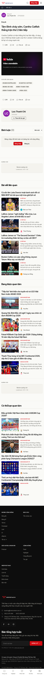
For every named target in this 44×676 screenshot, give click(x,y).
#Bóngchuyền (24, 361)
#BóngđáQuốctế (25, 461)
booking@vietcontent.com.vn (12, 610)
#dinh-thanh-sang (9, 90)
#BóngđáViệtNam (25, 297)
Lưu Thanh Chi (11, 16)
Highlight (25, 552)
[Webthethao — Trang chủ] (7, 3)
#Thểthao (23, 198)
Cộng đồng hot (27, 556)
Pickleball (4, 526)
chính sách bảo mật (19, 647)
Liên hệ (4, 572)
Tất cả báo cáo (27, 516)
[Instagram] (13, 624)
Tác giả (25, 559)
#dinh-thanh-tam (22, 87)
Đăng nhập (34, 3)
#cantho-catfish (25, 83)
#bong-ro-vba (8, 87)
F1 (2, 533)
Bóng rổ (4, 519)
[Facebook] (4, 624)
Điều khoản (5, 579)
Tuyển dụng (5, 576)
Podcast (4, 549)
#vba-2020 (23, 90)
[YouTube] (9, 624)
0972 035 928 (20, 613)
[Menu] (41, 3)
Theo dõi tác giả (20, 118)
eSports (4, 536)
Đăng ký (26, 143)
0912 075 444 (8, 613)
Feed (24, 549)
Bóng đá (3, 22)
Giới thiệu (4, 569)
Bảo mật (4, 582)
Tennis (3, 522)
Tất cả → (9, 7)
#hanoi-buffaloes (9, 83)
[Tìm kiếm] (27, 3)
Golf (3, 529)
